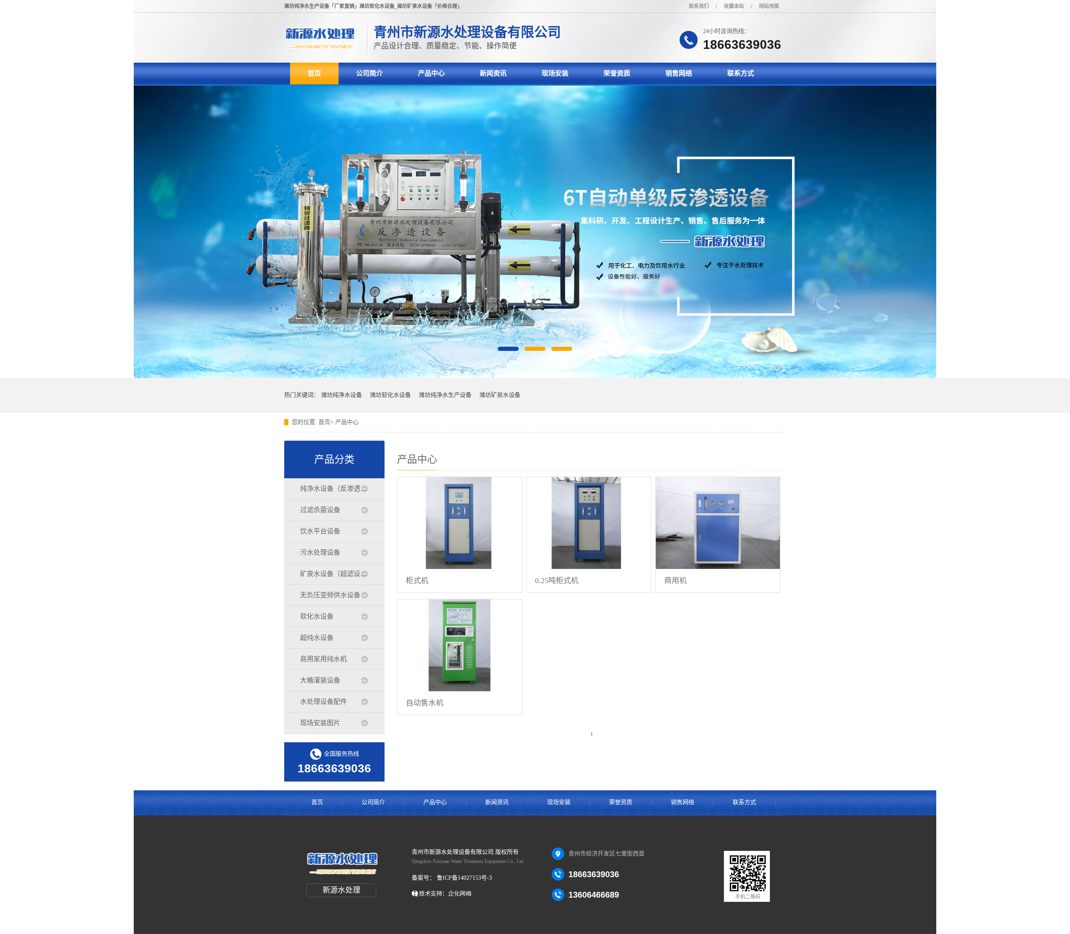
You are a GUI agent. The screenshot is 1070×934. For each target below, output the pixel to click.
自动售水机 (424, 703)
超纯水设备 (317, 637)
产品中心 (431, 73)
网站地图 (769, 6)
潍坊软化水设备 (390, 395)
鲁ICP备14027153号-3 (463, 878)
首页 (314, 73)
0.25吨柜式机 (556, 580)
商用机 (675, 580)
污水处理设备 (320, 552)
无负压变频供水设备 (330, 595)
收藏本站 (734, 6)
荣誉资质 (617, 73)
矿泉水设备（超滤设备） (334, 573)
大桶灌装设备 (320, 680)
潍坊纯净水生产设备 (445, 395)
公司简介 (369, 73)
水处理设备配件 (323, 701)
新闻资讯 (493, 73)
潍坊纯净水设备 (341, 395)
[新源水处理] (319, 48)
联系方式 (740, 73)
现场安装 (555, 73)
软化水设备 (317, 616)
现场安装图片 (320, 722)
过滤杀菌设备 (320, 509)
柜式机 (417, 580)
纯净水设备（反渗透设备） (334, 488)
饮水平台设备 (320, 531)
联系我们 (699, 6)
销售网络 (678, 73)
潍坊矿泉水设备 (499, 395)
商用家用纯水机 (323, 658)
